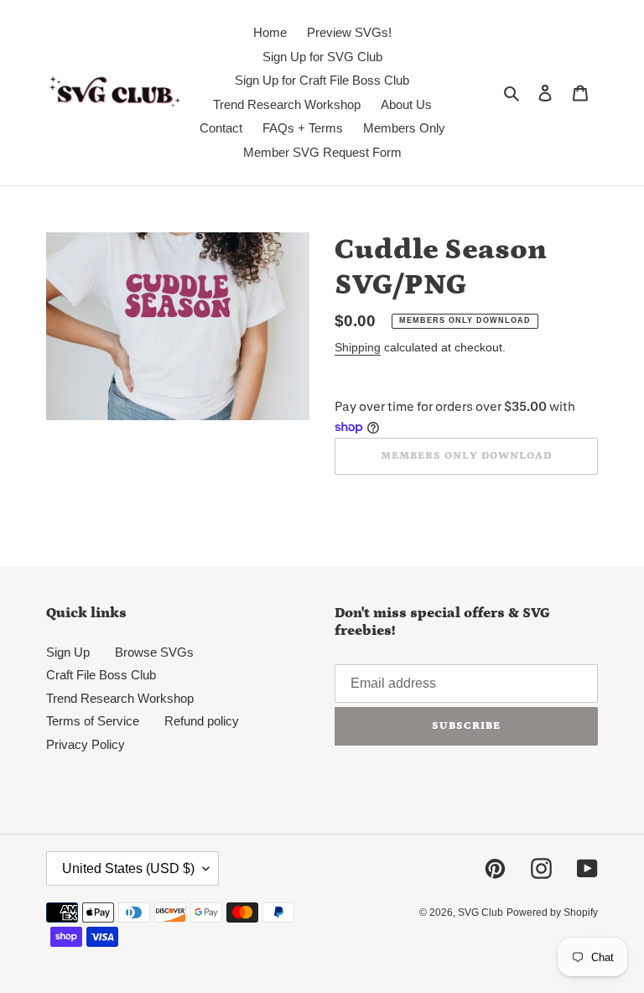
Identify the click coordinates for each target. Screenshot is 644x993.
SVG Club (480, 912)
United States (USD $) (128, 868)
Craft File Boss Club (101, 675)
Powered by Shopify (552, 912)
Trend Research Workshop (120, 698)
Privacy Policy (85, 744)
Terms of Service (92, 721)
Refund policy (201, 721)
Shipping (358, 347)
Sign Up (68, 652)
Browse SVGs (154, 652)
